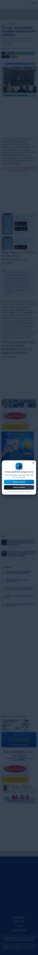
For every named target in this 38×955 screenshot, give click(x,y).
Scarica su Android (19, 482)
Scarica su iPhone (19, 487)
